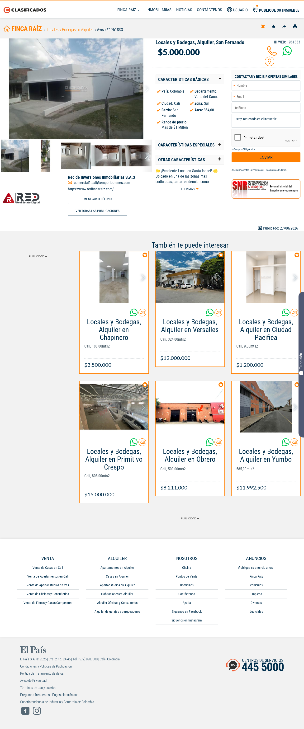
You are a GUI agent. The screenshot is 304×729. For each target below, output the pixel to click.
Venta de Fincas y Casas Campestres (48, 603)
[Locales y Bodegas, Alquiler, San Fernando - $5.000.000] (76, 88)
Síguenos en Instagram (186, 620)
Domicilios (187, 585)
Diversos (256, 603)
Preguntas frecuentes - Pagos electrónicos (49, 695)
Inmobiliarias (159, 9)
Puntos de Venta (187, 576)
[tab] (190, 80)
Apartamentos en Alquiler (117, 567)
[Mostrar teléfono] (272, 53)
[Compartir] (284, 26)
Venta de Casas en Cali (48, 567)
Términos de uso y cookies (38, 688)
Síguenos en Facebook (187, 611)
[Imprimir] (295, 26)
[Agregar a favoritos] (273, 26)
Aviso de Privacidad (33, 680)
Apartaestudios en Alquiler (117, 585)
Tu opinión (301, 361)
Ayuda (187, 603)
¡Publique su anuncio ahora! (256, 567)
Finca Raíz (127, 9)
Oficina (186, 567)
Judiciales (256, 611)
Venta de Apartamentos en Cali (47, 576)
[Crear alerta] (263, 26)
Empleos (256, 594)
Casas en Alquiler (117, 576)
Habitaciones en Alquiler (117, 594)
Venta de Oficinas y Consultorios (48, 594)
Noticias (184, 9)
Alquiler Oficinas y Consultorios (117, 603)
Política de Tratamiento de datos (269, 170)
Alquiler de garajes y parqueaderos (117, 611)
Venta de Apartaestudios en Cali (48, 585)
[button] (190, 79)
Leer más (188, 189)
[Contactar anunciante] (142, 314)
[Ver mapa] (269, 64)
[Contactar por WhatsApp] (287, 53)
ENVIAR (266, 157)
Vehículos (256, 585)
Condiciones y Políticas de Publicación (46, 666)
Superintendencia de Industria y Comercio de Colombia (57, 702)
